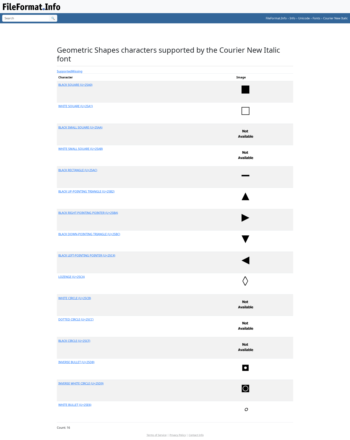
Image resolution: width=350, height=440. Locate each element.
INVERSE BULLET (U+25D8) (76, 362)
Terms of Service (157, 435)
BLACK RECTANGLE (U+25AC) (77, 170)
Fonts (316, 18)
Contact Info (196, 435)
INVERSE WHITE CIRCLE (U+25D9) (81, 383)
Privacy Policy (178, 435)
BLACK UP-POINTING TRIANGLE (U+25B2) (86, 191)
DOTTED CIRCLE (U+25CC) (76, 319)
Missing (77, 71)
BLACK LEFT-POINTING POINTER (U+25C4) (86, 255)
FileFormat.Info (276, 18)
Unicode (304, 18)
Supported (64, 71)
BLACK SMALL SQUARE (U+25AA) (80, 127)
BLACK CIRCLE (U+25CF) (74, 341)
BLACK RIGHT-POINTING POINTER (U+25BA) (88, 213)
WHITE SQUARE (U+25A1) (75, 106)
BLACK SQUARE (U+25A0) (75, 85)
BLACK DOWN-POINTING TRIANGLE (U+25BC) (89, 234)
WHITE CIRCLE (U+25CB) (74, 298)
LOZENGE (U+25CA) (71, 277)
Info (292, 18)
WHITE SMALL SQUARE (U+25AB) (80, 149)
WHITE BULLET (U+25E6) (74, 405)
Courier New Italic (335, 18)
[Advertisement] (177, 34)
